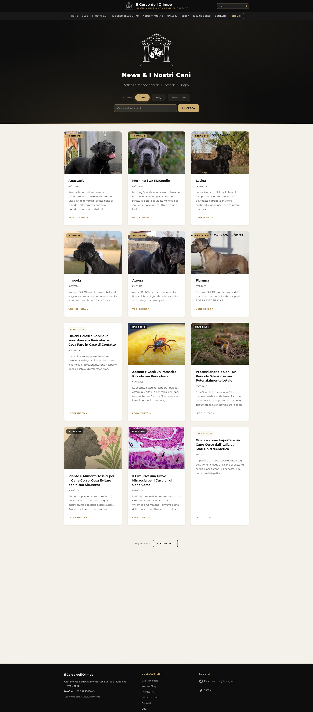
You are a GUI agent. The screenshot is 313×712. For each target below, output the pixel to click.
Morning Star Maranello (151, 181)
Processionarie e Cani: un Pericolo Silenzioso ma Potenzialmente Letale (216, 376)
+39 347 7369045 (85, 691)
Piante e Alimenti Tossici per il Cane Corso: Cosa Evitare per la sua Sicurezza (91, 480)
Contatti (220, 16)
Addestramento (153, 16)
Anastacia (76, 181)
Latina (201, 181)
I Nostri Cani (100, 16)
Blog (85, 16)
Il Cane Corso (202, 16)
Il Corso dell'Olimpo (125, 16)
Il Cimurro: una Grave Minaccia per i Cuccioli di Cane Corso (152, 480)
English (237, 16)
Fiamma (202, 280)
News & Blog (149, 686)
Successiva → (165, 543)
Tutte (142, 97)
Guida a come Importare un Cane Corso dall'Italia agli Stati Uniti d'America (218, 444)
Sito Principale (150, 680)
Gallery (172, 16)
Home (74, 16)
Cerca (185, 16)
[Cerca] (246, 6)
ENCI (144, 708)
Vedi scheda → (78, 217)
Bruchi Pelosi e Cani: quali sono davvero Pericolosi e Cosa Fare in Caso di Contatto (92, 340)
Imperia (74, 280)
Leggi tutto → (77, 413)
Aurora (137, 280)
